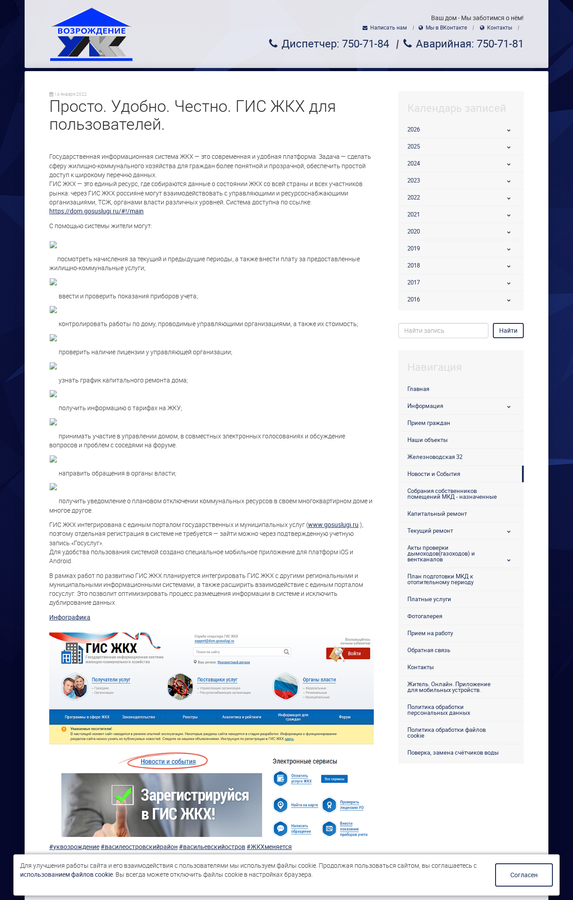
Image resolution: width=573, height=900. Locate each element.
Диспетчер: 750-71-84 (335, 44)
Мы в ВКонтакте (446, 28)
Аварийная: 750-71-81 (470, 44)
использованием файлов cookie (66, 874)
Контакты (499, 28)
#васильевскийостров (212, 846)
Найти (508, 330)
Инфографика (69, 617)
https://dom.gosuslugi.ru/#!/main (96, 211)
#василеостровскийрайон (139, 846)
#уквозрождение (74, 846)
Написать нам (388, 28)
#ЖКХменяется (269, 846)
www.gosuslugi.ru (333, 524)
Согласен (524, 875)
